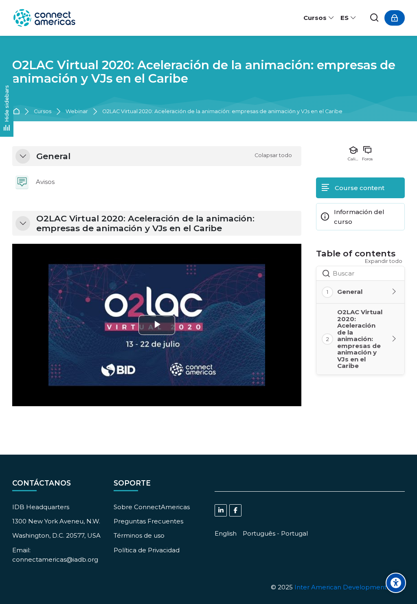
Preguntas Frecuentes (148, 521)
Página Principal (17, 112)
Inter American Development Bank (349, 587)
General (53, 156)
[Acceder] (394, 18)
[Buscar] (374, 18)
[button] (22, 156)
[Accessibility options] (396, 583)
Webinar (77, 111)
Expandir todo (383, 261)
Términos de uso (139, 535)
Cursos (42, 111)
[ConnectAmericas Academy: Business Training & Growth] (44, 18)
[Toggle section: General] (394, 291)
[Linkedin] (221, 510)
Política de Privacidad (147, 550)
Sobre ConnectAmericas (152, 507)
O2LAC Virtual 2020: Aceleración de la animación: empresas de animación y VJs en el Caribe (203, 71)
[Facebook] (235, 510)
